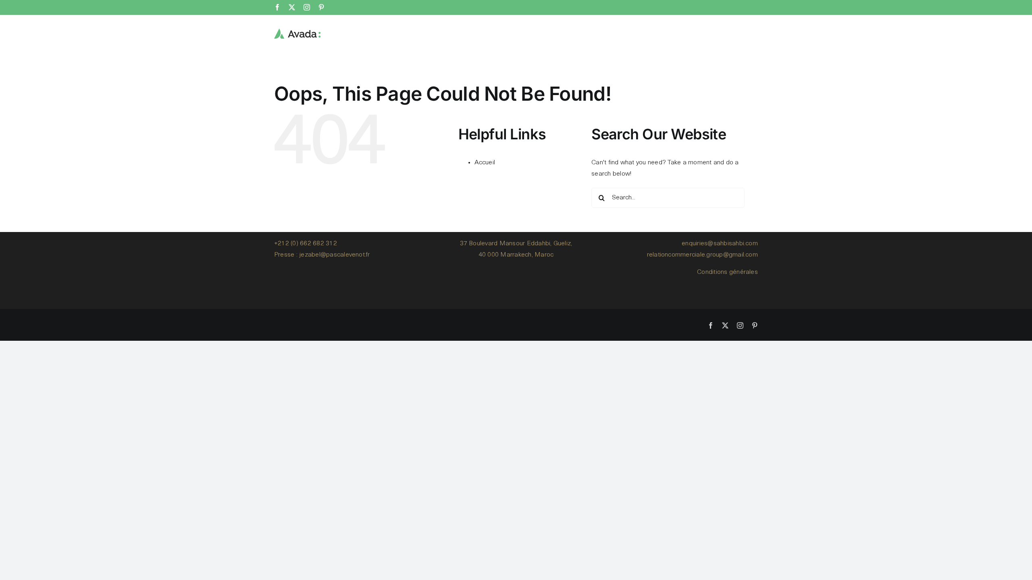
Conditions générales (727, 272)
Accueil (484, 163)
